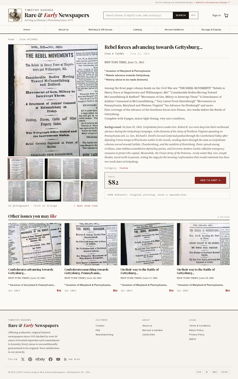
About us (147, 325)
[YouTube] (58, 359)
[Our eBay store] (40, 359)
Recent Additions (174, 29)
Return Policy (196, 330)
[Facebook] (50, 359)
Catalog (137, 29)
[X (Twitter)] (23, 359)
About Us (64, 29)
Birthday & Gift (101, 29)
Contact (100, 325)
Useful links (148, 334)
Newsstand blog (104, 334)
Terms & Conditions (200, 325)
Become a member (152, 330)
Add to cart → (210, 180)
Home (27, 29)
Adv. (193, 15)
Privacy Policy (196, 334)
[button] (53, 100)
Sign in (216, 15)
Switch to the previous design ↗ (213, 2)
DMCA (192, 339)
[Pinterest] (30, 359)
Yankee (124, 168)
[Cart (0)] (226, 15)
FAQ (98, 330)
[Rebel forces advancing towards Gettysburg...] (16, 168)
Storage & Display (211, 29)
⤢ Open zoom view (85, 205)
